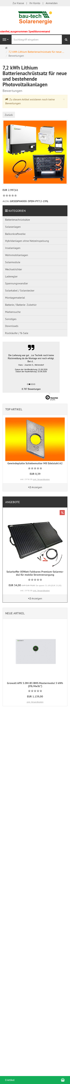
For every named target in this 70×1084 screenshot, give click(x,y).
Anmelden (52, 3)
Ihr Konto (34, 3)
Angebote (12, 502)
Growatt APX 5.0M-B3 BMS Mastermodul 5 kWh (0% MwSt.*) (35, 684)
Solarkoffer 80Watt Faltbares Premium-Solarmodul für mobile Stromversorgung (35, 573)
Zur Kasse (18, 3)
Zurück (9, 114)
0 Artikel (10, 1080)
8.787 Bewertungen (31, 389)
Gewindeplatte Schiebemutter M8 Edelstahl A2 (35, 463)
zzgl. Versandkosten (41, 479)
